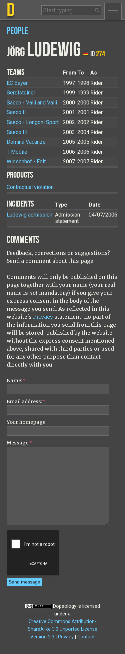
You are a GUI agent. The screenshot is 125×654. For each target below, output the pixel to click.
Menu (113, 11)
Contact (86, 637)
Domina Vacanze (26, 142)
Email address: (26, 402)
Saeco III (17, 132)
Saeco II (16, 112)
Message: (20, 443)
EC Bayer (17, 83)
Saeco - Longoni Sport (33, 122)
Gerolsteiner (21, 92)
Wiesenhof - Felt (26, 161)
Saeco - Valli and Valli (32, 102)
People (17, 31)
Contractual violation (30, 187)
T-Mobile (17, 152)
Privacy (43, 316)
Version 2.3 (42, 637)
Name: (16, 381)
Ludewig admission (29, 215)
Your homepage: (27, 422)
